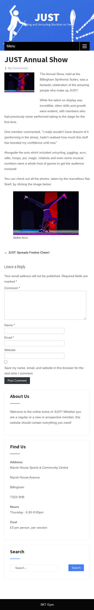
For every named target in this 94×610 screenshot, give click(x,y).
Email (9, 337)
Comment (12, 288)
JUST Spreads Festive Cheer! (27, 252)
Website (10, 350)
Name (9, 325)
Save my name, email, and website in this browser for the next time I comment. (44, 370)
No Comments (18, 68)
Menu (11, 46)
